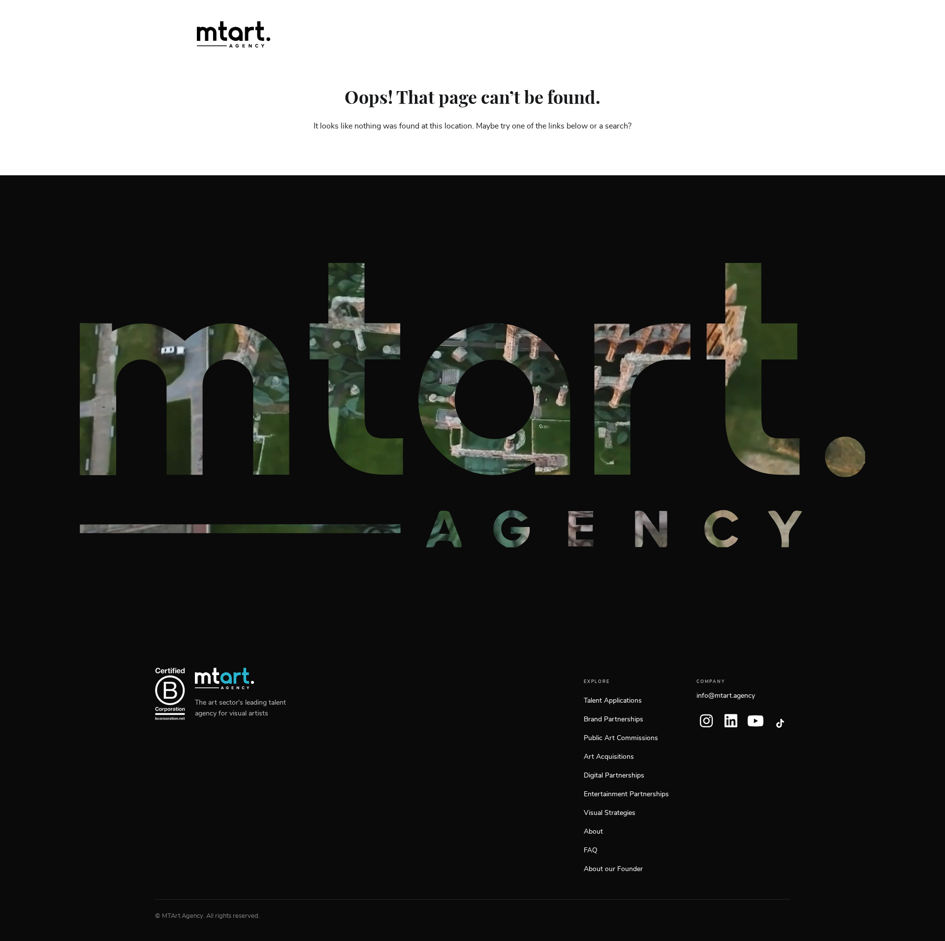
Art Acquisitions (609, 756)
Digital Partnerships (614, 775)
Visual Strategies (609, 813)
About (593, 831)
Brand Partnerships (613, 719)
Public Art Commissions (621, 738)
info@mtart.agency (725, 695)
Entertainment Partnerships (626, 794)
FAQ (591, 850)
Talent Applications (613, 700)
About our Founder (613, 869)
